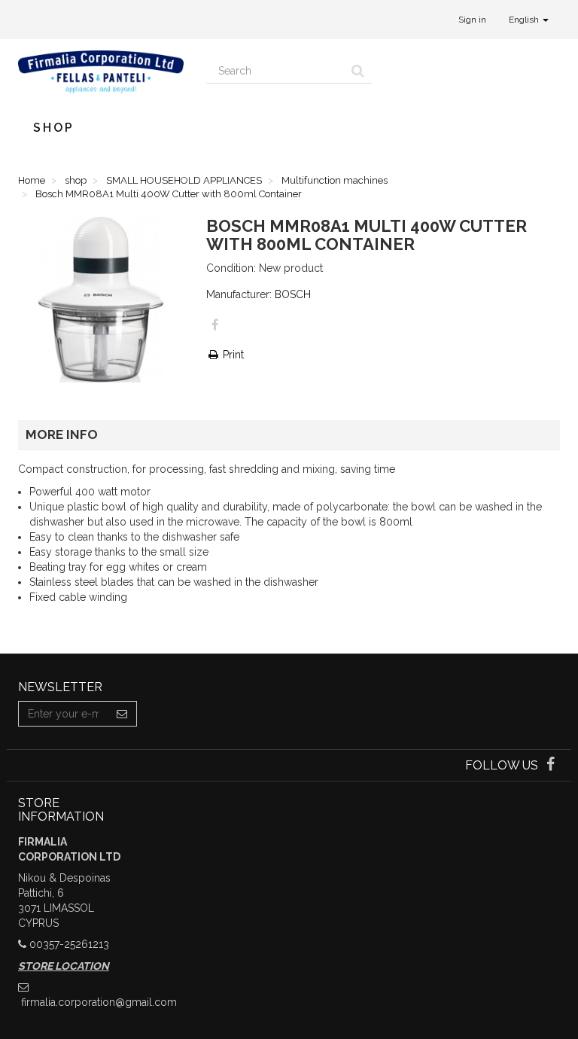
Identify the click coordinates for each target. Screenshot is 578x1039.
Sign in (472, 19)
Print (232, 355)
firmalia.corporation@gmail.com (99, 1002)
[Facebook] (550, 766)
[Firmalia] (101, 71)
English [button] (525, 19)
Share (215, 324)
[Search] (358, 71)
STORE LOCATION (63, 966)
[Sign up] (122, 714)
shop (54, 127)
